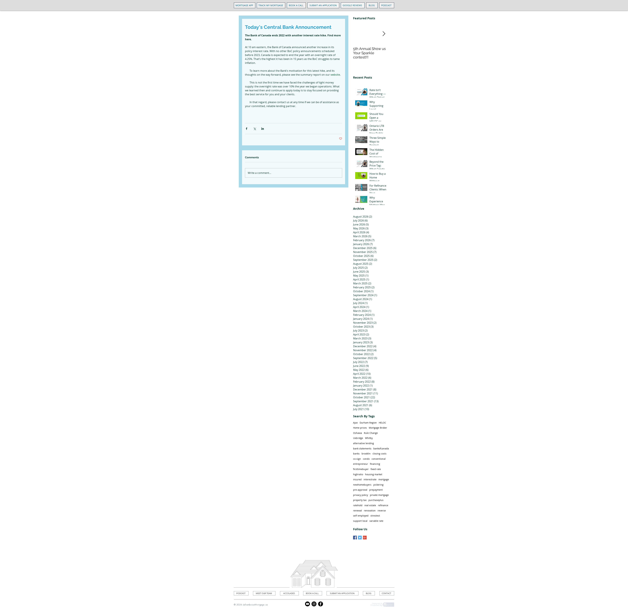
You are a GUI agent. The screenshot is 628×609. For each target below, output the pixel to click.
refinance (383, 505)
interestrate (370, 479)
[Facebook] (320, 603)
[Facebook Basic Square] (355, 537)
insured (357, 479)
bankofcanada (381, 448)
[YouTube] (307, 603)
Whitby (369, 438)
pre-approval (360, 489)
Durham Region (368, 422)
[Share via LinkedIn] (262, 128)
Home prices (360, 427)
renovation (370, 510)
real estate (370, 505)
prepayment (376, 489)
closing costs (379, 453)
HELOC (382, 422)
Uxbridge (358, 438)
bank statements (362, 448)
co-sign (357, 458)
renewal (357, 510)
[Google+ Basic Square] (365, 537)
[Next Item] (383, 33)
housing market (373, 474)
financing (375, 463)
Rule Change (371, 432)
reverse (382, 510)
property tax (359, 500)
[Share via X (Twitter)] (254, 128)
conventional (379, 458)
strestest (375, 515)
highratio (358, 474)
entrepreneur (360, 463)
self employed (360, 515)
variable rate (376, 520)
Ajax (355, 422)
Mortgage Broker (378, 427)
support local (360, 520)
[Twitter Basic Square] (360, 537)
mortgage (383, 479)
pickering (378, 484)
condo (366, 458)
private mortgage (379, 495)
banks (356, 453)
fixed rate (376, 469)
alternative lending (363, 443)
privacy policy (360, 495)
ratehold (357, 505)
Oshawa (357, 432)
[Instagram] (314, 603)
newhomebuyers (362, 484)
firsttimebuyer (361, 469)
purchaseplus (376, 500)
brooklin (366, 453)
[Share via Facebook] (246, 128)
